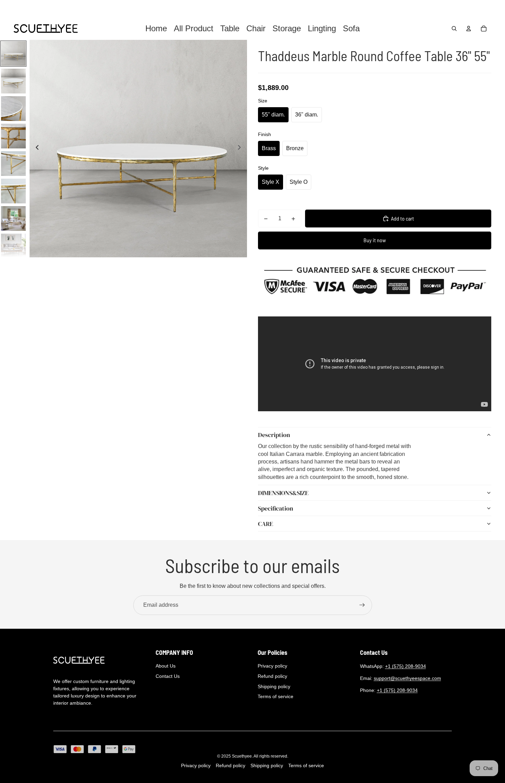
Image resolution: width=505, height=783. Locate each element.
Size (262, 100)
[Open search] (454, 28)
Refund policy (272, 676)
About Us (166, 666)
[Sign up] (362, 605)
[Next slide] (241, 148)
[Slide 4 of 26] (13, 136)
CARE (265, 523)
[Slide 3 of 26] (13, 108)
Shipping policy (274, 686)
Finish (264, 134)
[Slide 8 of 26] (13, 246)
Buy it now (374, 240)
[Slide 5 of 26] (13, 163)
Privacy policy (272, 666)
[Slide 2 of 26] (13, 81)
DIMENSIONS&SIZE (283, 493)
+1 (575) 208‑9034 (405, 666)
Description (274, 434)
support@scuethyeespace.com (407, 678)
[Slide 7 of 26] (13, 218)
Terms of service (275, 696)
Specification (275, 508)
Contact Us (168, 676)
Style (263, 168)
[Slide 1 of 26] (13, 53)
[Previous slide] (35, 148)
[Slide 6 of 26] (13, 191)
